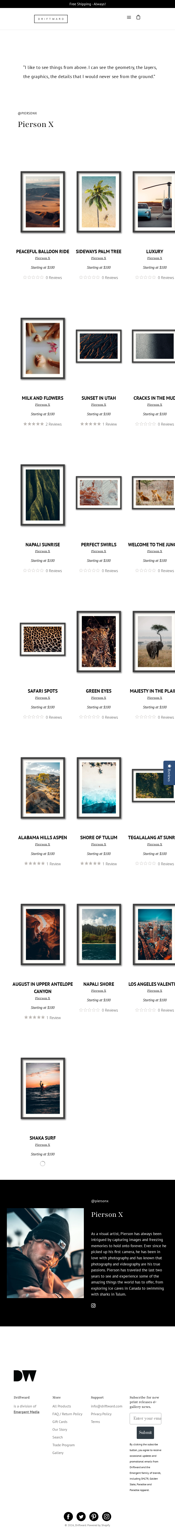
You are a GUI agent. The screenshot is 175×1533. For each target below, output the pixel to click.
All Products (61, 1406)
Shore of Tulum (98, 837)
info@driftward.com (106, 1406)
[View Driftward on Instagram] (106, 1516)
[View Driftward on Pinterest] (93, 1516)
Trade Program (63, 1445)
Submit (145, 1432)
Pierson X (42, 258)
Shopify (105, 1525)
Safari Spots (43, 691)
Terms (95, 1421)
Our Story (59, 1429)
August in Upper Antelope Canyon (43, 987)
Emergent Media (26, 1411)
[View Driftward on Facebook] (68, 1516)
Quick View (42, 200)
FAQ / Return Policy (67, 1414)
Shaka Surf (43, 1138)
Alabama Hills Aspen (42, 837)
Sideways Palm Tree (98, 251)
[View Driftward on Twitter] (81, 1516)
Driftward (80, 1525)
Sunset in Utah (99, 398)
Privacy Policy (101, 1414)
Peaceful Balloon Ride (42, 251)
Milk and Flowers (42, 398)
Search (57, 1437)
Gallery (57, 1452)
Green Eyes (98, 691)
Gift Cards (59, 1421)
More (56, 1397)
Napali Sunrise (43, 545)
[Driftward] (51, 19)
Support (97, 1397)
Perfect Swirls (98, 545)
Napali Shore (98, 984)
